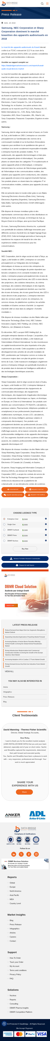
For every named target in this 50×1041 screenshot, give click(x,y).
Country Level (15, 903)
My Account (14, 966)
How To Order (15, 958)
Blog (4, 702)
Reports (13, 1000)
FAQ (11, 978)
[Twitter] (21, 854)
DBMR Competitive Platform (21, 1012)
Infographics (7, 692)
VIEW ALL (9, 671)
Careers (13, 937)
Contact (13, 941)
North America (15, 891)
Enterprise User (12, 519)
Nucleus (13, 995)
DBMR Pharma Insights (19, 1008)
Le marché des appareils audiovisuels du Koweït (20, 47)
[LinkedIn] (13, 854)
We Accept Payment (25, 1028)
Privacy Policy (15, 974)
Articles (13, 933)
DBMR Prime (12, 535)
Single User (11, 524)
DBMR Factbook (13, 530)
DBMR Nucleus (12, 541)
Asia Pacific (14, 895)
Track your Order (16, 962)
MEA (12, 899)
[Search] (43, 3)
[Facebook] (28, 854)
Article (5, 687)
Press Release (15, 924)
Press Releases (8, 697)
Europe (12, 887)
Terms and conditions (18, 970)
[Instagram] (36, 854)
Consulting (14, 1004)
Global (12, 883)
